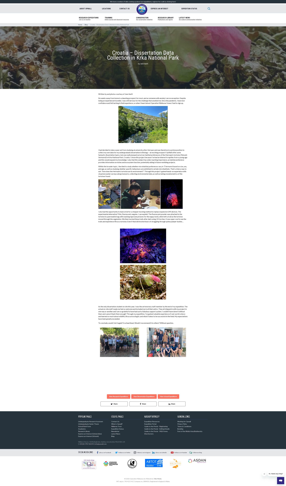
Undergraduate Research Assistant (90, 421)
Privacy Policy (182, 424)
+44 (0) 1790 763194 (86, 444)
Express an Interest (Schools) (88, 436)
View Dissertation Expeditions (144, 396)
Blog (86, 25)
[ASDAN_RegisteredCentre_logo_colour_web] (197, 461)
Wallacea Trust (116, 426)
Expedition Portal (150, 424)
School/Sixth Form (84, 426)
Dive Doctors (149, 434)
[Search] (209, 8)
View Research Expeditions (118, 396)
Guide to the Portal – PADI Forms (156, 431)
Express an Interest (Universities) (90, 434)
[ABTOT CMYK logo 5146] (154, 463)
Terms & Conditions (184, 426)
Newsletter (115, 431)
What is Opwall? (117, 424)
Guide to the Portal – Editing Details (157, 429)
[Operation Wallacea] (141, 9)
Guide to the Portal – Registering (156, 426)
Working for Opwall (184, 421)
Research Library (84, 431)
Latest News (115, 434)
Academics (82, 429)
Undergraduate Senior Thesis (88, 424)
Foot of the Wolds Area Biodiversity (189, 431)
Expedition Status (117, 429)
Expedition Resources (152, 421)
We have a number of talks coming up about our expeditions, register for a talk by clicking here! (143, 2)
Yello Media (157, 479)
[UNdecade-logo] (110, 463)
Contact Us (115, 421)
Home (80, 25)
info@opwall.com (101, 444)
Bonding (180, 429)
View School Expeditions (168, 396)
